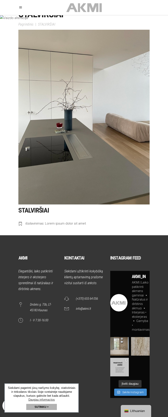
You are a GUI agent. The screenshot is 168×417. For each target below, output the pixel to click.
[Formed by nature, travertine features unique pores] (140, 346)
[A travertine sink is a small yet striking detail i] (119, 346)
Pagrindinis (26, 24)
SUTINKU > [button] (42, 406)
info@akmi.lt (83, 309)
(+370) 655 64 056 (87, 299)
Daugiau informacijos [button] (41, 399)
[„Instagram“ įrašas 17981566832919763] (119, 367)
